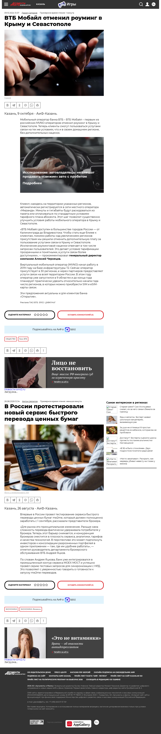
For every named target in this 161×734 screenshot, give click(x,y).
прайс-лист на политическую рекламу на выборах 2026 (55, 680)
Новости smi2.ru (14, 389)
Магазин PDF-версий (80, 672)
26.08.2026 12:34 (12, 401)
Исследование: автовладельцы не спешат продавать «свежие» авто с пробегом (58, 174)
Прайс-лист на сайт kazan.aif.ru (126, 676)
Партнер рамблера (54, 722)
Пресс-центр (60, 672)
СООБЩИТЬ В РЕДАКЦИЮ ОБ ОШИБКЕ (103, 680)
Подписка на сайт (36, 676)
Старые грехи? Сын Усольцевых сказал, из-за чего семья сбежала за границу (137, 409)
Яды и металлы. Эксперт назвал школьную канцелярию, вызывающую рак (135, 419)
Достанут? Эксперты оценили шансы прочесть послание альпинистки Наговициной (138, 440)
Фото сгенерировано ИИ (16, 492)
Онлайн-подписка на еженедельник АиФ (114, 672)
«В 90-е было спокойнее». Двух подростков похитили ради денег (136, 449)
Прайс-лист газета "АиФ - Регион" (90, 676)
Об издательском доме (39, 672)
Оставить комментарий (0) (81, 315)
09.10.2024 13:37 (11, 13)
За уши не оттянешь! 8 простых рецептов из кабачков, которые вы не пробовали (138, 430)
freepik (7, 98)
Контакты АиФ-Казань (60, 676)
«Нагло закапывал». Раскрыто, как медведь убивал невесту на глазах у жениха (137, 461)
